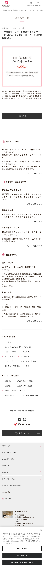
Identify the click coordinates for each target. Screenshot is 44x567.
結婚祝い (8, 381)
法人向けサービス (8, 459)
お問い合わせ (24, 433)
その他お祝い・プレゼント (15, 390)
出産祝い (8, 386)
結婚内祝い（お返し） (25, 381)
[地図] (17, 521)
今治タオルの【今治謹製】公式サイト (14, 10)
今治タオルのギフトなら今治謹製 (22, 410)
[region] (22, 547)
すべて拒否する (22, 555)
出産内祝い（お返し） (25, 386)
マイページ (38, 5)
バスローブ (9, 361)
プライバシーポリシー (9, 479)
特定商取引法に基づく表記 (11, 485)
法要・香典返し (10, 395)
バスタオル (26, 352)
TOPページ (6, 446)
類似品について (7, 466)
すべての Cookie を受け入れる (22, 562)
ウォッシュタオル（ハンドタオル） (18, 347)
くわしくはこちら (34, 173)
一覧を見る (22, 116)
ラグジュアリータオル (27, 361)
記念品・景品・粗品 (30, 395)
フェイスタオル (10, 352)
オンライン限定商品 (12, 366)
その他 (28, 366)
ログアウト (30, 5)
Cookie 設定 (22, 548)
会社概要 (5, 472)
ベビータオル (26, 356)
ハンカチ (8, 342)
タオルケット (10, 356)
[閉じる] (41, 530)
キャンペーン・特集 (36, 10)
